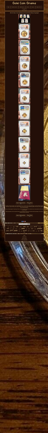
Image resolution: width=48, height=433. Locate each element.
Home (24, 235)
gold (11, 230)
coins (20, 226)
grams (25, 230)
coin (17, 226)
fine (28, 226)
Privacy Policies (24, 238)
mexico (35, 228)
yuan (14, 226)
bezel (29, 228)
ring (41, 230)
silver (33, 230)
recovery (31, 226)
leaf (31, 230)
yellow (24, 226)
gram (23, 228)
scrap (19, 230)
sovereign (39, 226)
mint (8, 228)
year (38, 230)
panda (16, 230)
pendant (39, 228)
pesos (7, 230)
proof (35, 226)
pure (29, 230)
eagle (26, 228)
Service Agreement (24, 239)
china (32, 228)
